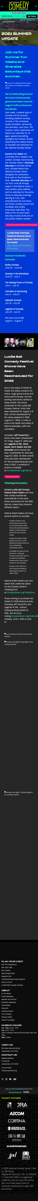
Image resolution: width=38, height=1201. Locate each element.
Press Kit (4, 1008)
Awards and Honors (8, 999)
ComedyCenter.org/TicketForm (21, 593)
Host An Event (6, 982)
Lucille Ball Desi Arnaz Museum (13, 979)
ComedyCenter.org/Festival (19, 471)
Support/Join (6, 976)
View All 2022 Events (12, 476)
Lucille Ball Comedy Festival (12, 985)
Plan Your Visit (6, 967)
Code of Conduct (8, 1020)
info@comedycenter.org (9, 1070)
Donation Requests (8, 1002)
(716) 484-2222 (6, 1068)
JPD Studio (9, 1171)
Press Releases (7, 996)
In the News (6, 993)
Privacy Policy (6, 1017)
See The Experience (9, 964)
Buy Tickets (5, 970)
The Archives (6, 1014)
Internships (5, 1005)
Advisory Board (7, 1011)
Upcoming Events (8, 973)
